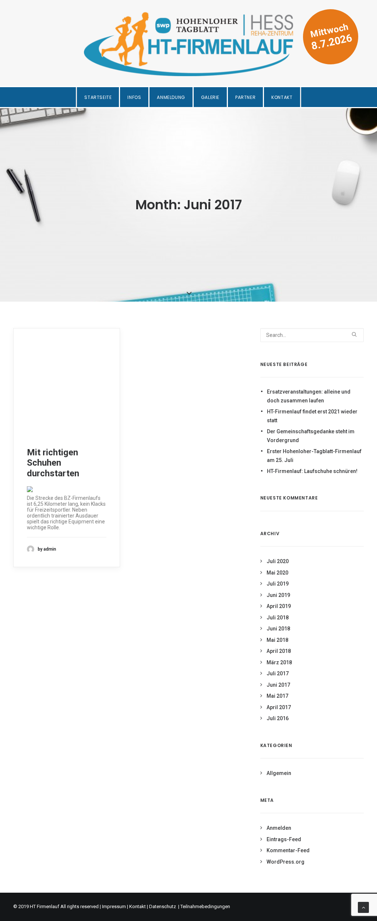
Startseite (98, 97)
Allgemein (279, 773)
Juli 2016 (278, 718)
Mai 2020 (277, 573)
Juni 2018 (278, 629)
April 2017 (279, 707)
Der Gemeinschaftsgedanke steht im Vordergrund (311, 436)
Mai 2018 (277, 640)
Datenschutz (163, 906)
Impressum (114, 906)
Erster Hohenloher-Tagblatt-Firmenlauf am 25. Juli (314, 455)
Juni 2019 (278, 595)
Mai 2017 (277, 696)
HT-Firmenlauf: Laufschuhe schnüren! (312, 471)
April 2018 (279, 651)
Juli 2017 (278, 673)
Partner (245, 97)
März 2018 (279, 662)
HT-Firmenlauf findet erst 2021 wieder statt (312, 416)
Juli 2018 (278, 617)
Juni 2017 (278, 685)
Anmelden (279, 828)
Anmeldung (171, 97)
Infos (134, 97)
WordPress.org (285, 862)
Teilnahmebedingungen (205, 906)
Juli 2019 (278, 584)
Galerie (210, 97)
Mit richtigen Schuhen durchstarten (53, 463)
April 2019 (279, 606)
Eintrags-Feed (284, 839)
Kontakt (281, 97)
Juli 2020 (278, 561)
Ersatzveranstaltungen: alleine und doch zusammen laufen (308, 396)
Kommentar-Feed (288, 850)
